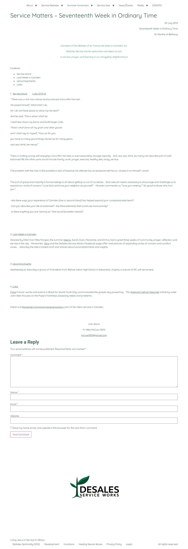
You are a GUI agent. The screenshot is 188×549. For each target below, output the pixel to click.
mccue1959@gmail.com (94, 335)
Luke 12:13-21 (39, 93)
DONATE (157, 5)
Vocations (68, 544)
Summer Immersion (78, 5)
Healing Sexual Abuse (90, 544)
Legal (129, 544)
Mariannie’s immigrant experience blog (42, 306)
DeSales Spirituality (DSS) (26, 544)
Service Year (103, 5)
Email (14, 404)
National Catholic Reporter (145, 292)
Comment (16, 355)
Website (14, 416)
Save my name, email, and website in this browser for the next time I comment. (55, 428)
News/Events (126, 5)
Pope (13, 292)
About (29, 5)
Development (51, 544)
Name (14, 392)
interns (67, 239)
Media (140, 5)
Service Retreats (50, 5)
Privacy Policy (114, 544)
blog (46, 243)
